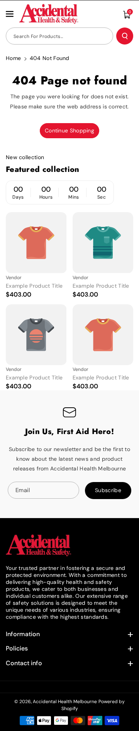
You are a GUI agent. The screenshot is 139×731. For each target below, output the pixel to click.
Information (23, 634)
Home (13, 58)
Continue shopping (69, 130)
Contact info (24, 663)
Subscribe (108, 490)
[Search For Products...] (124, 36)
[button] (10, 14)
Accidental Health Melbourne (65, 701)
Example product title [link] (34, 285)
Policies (17, 648)
